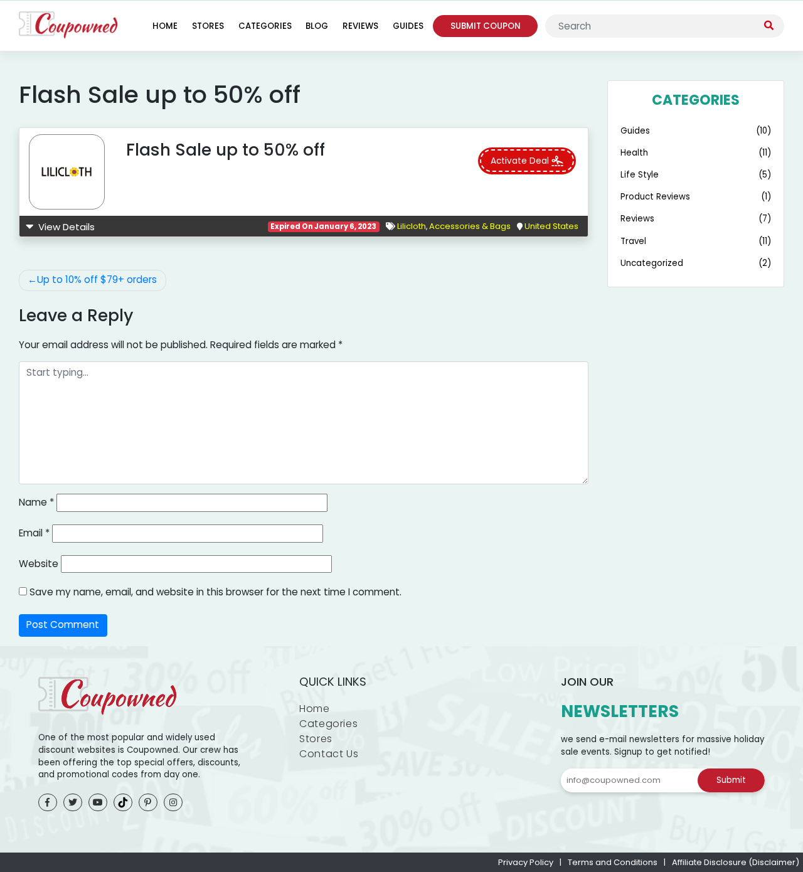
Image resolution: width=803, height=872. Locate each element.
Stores (208, 26)
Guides (408, 26)
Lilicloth (411, 226)
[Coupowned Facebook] (47, 802)
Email (34, 533)
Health (634, 153)
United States (551, 226)
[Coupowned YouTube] (97, 802)
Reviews (360, 26)
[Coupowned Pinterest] (148, 802)
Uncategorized (651, 263)
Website (38, 563)
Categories (265, 26)
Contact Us (328, 754)
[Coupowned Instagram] (173, 802)
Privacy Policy (525, 862)
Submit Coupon (485, 26)
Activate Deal (521, 161)
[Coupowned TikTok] (123, 802)
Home (165, 26)
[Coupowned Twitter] (72, 802)
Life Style (639, 175)
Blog (317, 26)
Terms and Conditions (612, 862)
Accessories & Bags (470, 226)
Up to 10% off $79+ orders (97, 279)
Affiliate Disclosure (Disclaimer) (735, 862)
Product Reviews (655, 197)
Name (36, 502)
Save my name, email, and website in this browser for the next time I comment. (215, 591)
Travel (633, 241)
